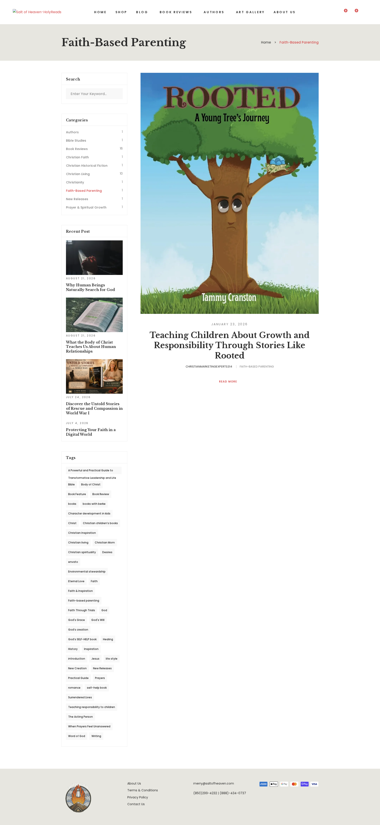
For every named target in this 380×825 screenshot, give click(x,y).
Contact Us (136, 804)
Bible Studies (76, 140)
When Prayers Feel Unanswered (89, 726)
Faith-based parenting (83, 600)
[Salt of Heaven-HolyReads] (37, 12)
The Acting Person (80, 717)
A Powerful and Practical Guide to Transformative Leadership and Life (92, 471)
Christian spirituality (82, 552)
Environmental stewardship (87, 571)
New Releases (77, 199)
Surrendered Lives (80, 697)
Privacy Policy (137, 797)
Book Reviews (77, 149)
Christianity (75, 182)
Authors (72, 132)
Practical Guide (78, 678)
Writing (96, 736)
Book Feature (77, 494)
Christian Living (78, 174)
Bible (71, 484)
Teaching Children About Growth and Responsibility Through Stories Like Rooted (230, 345)
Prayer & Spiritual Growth (86, 207)
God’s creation (78, 629)
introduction (76, 658)
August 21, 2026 (81, 278)
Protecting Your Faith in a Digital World (91, 432)
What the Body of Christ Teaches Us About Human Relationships (91, 347)
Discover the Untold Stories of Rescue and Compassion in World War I (94, 408)
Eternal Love (76, 581)
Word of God (76, 736)
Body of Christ (90, 484)
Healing (108, 639)
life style (111, 658)
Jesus (95, 658)
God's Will (97, 620)
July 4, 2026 (77, 423)
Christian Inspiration (82, 533)
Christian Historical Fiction (87, 165)
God (104, 610)
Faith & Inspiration (80, 591)
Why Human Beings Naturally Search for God (90, 287)
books (72, 504)
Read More (228, 381)
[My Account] (365, 12)
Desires (107, 552)
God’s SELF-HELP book (82, 639)
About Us (134, 783)
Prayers (100, 678)
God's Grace (76, 620)
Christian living (78, 542)
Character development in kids (89, 513)
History (73, 649)
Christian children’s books (100, 523)
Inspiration (91, 649)
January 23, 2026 (229, 324)
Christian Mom (105, 542)
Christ (72, 523)
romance (74, 688)
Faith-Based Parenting (257, 366)
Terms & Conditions (142, 790)
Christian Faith (77, 157)
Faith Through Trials (81, 610)
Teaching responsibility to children (91, 707)
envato (73, 562)
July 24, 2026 (78, 397)
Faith (94, 581)
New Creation (77, 668)
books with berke (94, 504)
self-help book (97, 688)
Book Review (100, 494)
